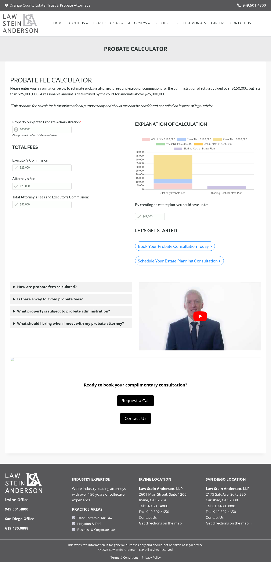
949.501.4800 (254, 5)
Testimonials (194, 23)
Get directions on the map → (162, 523)
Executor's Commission (30, 160)
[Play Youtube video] (200, 316)
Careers (218, 23)
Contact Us (240, 23)
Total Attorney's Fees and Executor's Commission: (50, 197)
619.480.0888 (16, 528)
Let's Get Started (156, 230)
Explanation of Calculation (171, 124)
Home (58, 23)
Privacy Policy (151, 557)
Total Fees (25, 147)
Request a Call (135, 400)
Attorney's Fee (23, 178)
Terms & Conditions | (126, 557)
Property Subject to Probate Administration (46, 122)
